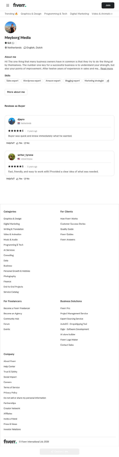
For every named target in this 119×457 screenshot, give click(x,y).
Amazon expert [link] (53, 81)
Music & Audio (11, 240)
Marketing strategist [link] (94, 81)
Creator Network (12, 409)
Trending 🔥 (11, 14)
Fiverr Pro (65, 308)
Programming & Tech (55, 14)
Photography (10, 276)
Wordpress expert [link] (32, 81)
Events (7, 329)
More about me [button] (16, 92)
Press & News (10, 424)
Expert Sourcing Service (71, 319)
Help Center (9, 367)
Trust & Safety (10, 372)
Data (6, 261)
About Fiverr (10, 361)
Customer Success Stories (72, 224)
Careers (7, 382)
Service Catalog (11, 292)
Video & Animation (12, 235)
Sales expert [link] (12, 81)
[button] (8, 5)
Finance (7, 282)
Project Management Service (74, 314)
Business (8, 266)
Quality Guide (66, 229)
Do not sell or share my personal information (25, 398)
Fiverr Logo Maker (69, 340)
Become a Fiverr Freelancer (17, 308)
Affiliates (8, 414)
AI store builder (67, 335)
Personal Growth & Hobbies (17, 271)
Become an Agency (13, 314)
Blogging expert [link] (72, 81)
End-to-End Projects (13, 287)
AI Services (9, 250)
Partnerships (10, 403)
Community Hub (11, 319)
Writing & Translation (14, 229)
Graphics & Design (31, 14)
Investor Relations (12, 429)
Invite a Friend (10, 419)
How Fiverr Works (69, 219)
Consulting (8, 255)
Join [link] (108, 5)
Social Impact (10, 377)
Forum (7, 324)
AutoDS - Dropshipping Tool (73, 324)
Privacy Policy (10, 393)
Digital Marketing (79, 14)
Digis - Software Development (74, 329)
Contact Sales (67, 345)
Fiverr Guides (66, 235)
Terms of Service (12, 388)
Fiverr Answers (67, 240)
